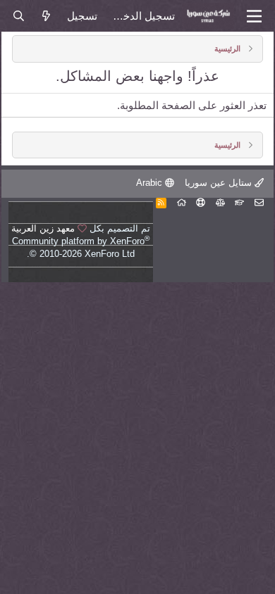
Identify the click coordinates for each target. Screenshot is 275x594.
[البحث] (18, 16)
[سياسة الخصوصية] (220, 202)
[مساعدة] (200, 202)
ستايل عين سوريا (220, 182)
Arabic (150, 182)
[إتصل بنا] (259, 202)
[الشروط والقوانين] (239, 202)
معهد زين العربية (43, 228)
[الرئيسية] (181, 202)
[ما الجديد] (46, 16)
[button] (254, 16)
